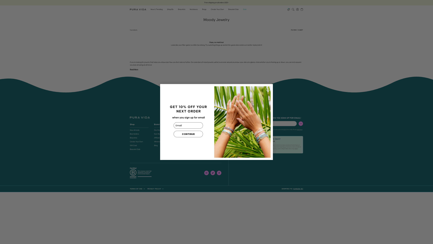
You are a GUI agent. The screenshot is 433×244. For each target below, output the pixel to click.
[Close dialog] (268, 89)
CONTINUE (188, 134)
